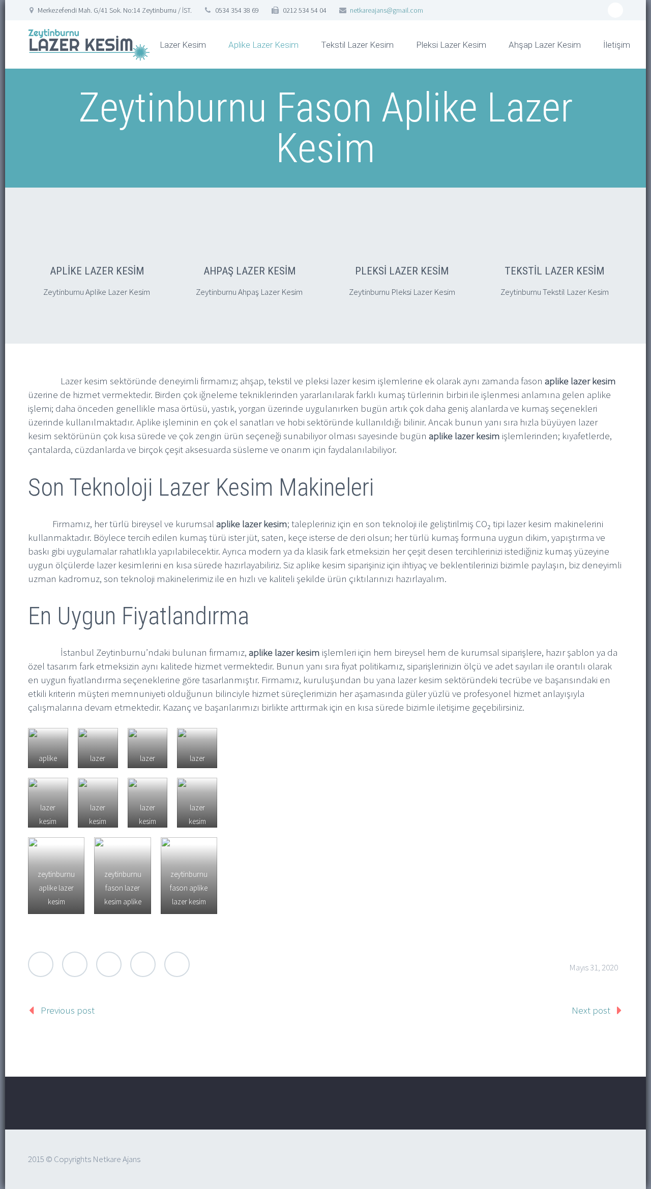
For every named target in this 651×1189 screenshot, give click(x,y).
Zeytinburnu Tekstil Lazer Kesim (554, 291)
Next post (591, 1010)
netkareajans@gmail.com (386, 10)
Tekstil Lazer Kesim (357, 45)
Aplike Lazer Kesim (263, 45)
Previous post (68, 1010)
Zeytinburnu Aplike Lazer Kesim (96, 291)
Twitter (40, 964)
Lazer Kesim (183, 45)
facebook (615, 10)
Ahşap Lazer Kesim (545, 45)
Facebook (74, 964)
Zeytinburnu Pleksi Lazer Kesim (402, 291)
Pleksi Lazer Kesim (451, 45)
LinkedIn (143, 964)
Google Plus (109, 964)
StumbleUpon (177, 964)
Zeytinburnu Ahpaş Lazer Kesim (249, 291)
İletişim (616, 45)
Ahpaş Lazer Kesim (249, 271)
